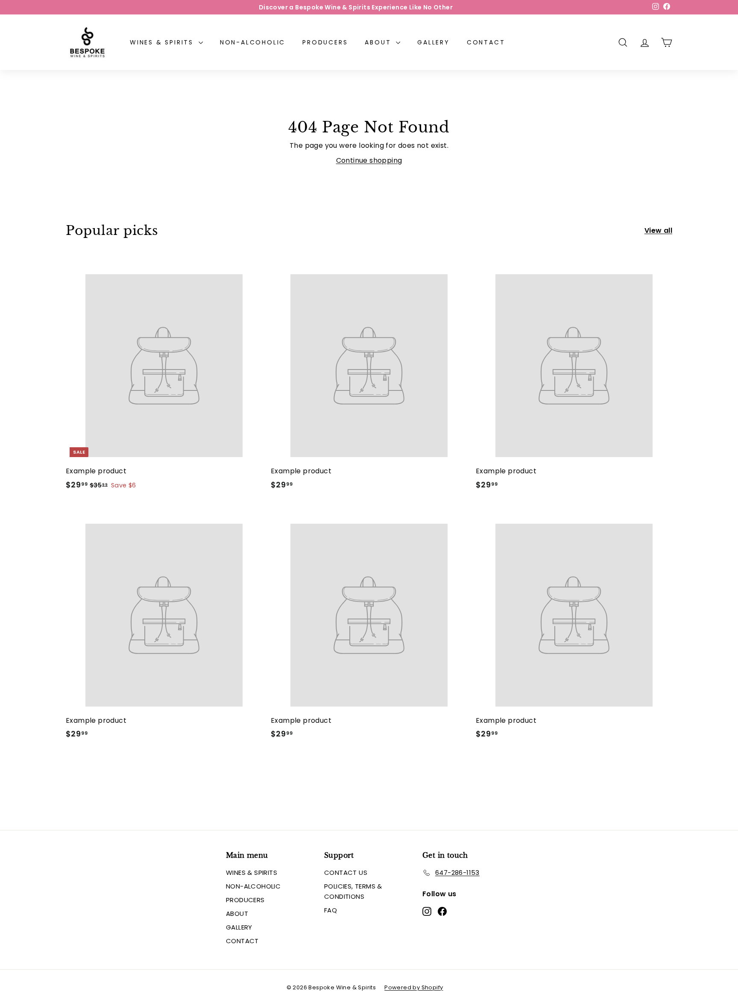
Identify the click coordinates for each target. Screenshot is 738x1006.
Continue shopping (369, 160)
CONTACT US (345, 872)
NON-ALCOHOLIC (252, 42)
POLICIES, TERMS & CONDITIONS (353, 891)
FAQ (330, 910)
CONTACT (486, 42)
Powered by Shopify (413, 987)
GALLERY (433, 42)
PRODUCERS (325, 42)
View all (658, 230)
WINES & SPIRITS (163, 42)
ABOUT (379, 42)
